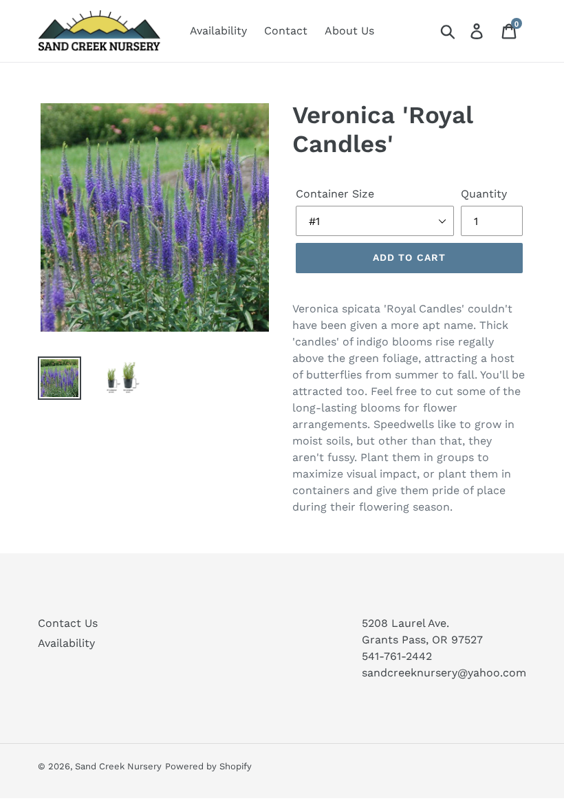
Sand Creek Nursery (118, 766)
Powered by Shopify (208, 766)
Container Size (335, 193)
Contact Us (68, 623)
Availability (66, 643)
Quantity (484, 193)
